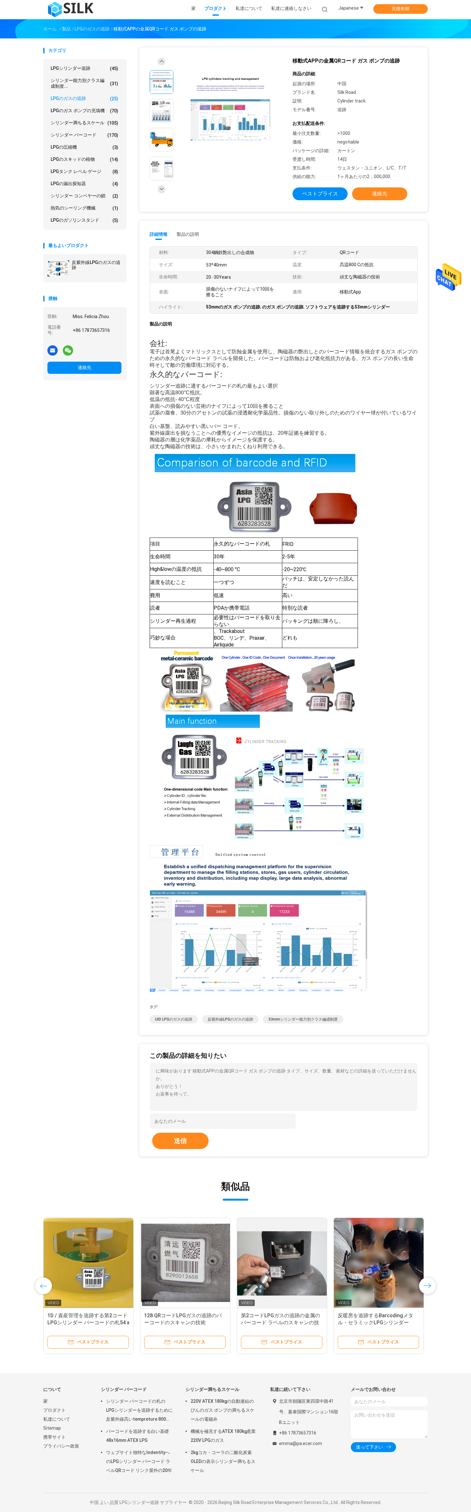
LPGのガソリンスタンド (84, 220)
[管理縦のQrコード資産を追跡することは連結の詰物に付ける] (379, 1263)
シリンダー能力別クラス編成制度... (84, 83)
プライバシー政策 (61, 1446)
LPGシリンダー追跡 (84, 68)
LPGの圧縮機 (84, 147)
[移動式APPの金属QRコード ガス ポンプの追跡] (230, 112)
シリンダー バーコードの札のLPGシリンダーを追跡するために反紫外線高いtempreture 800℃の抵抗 (139, 1411)
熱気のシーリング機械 (84, 208)
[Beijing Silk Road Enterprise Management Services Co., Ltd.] (71, 9)
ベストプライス (320, 194)
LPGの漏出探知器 (84, 183)
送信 (180, 1141)
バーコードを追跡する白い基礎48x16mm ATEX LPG (137, 1436)
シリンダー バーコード (84, 135)
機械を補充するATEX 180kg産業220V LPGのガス (223, 1436)
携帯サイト (54, 1437)
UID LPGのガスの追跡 (173, 1019)
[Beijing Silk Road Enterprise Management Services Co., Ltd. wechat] (68, 350)
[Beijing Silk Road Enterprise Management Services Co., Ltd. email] (52, 350)
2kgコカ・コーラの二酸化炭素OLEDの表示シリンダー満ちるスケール (223, 1461)
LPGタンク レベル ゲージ (84, 171)
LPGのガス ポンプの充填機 (84, 110)
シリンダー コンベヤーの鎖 (84, 196)
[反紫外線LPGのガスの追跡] (58, 268)
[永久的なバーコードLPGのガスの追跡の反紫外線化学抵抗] (185, 1263)
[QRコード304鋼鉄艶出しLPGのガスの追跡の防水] (282, 1263)
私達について (56, 1419)
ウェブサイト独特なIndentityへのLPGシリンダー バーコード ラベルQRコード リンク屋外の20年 (139, 1461)
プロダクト (54, 1410)
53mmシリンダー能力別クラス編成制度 (303, 1019)
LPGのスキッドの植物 (84, 159)
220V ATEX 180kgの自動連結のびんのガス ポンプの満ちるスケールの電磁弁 (222, 1410)
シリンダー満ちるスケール (84, 123)
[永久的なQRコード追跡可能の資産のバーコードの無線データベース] (88, 1263)
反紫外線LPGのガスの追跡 (96, 265)
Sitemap (52, 1428)
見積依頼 (400, 8)
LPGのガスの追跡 (84, 98)
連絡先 (84, 367)
